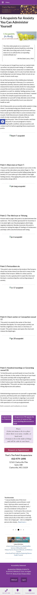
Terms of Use (17, 573)
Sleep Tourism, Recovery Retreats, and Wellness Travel (19, 550)
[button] (2, 121)
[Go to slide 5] (23, 530)
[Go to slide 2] (16, 530)
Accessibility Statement (18, 565)
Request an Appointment (18, 450)
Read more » (22, 522)
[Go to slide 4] (21, 530)
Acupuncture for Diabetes (6, 419)
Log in (24, 580)
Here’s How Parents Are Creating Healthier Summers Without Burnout (19, 547)
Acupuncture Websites (15, 569)
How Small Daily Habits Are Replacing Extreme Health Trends (19, 554)
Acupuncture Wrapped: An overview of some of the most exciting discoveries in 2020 (23, 420)
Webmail (14, 580)
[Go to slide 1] (13, 530)
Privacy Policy (25, 573)
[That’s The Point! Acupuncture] (18, 10)
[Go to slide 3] (18, 530)
